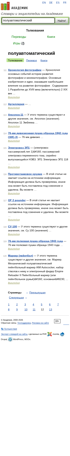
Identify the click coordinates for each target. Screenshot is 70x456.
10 (25, 309)
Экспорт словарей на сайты (14, 334)
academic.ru (14, 6)
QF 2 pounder (17, 200)
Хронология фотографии (24, 69)
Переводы (19, 36)
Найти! (62, 20)
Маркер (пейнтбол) (20, 255)
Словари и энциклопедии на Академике (32, 14)
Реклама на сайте (40, 323)
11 (34, 309)
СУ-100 (12, 226)
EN (44, 2)
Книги (51, 36)
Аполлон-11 (15, 114)
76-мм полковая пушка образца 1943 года (35, 241)
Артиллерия (16, 104)
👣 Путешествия (9, 329)
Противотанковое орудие (25, 173)
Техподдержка (24, 323)
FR (64, 2)
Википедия (14, 97)
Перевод (31, 60)
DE (51, 2)
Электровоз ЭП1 (19, 147)
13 (50, 309)
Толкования (35, 30)
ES (58, 2)
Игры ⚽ (19, 43)
